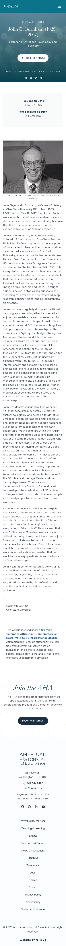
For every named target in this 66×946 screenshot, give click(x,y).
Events (33, 835)
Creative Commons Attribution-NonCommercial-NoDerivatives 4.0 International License (32, 634)
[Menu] (59, 6)
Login (33, 872)
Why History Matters (33, 820)
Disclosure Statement (33, 909)
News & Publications (33, 850)
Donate (33, 887)
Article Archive (21, 71)
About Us (33, 857)
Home (9, 71)
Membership (33, 865)
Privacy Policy (33, 894)
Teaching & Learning (33, 828)
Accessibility (33, 902)
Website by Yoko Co (33, 939)
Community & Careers (33, 843)
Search (33, 880)
